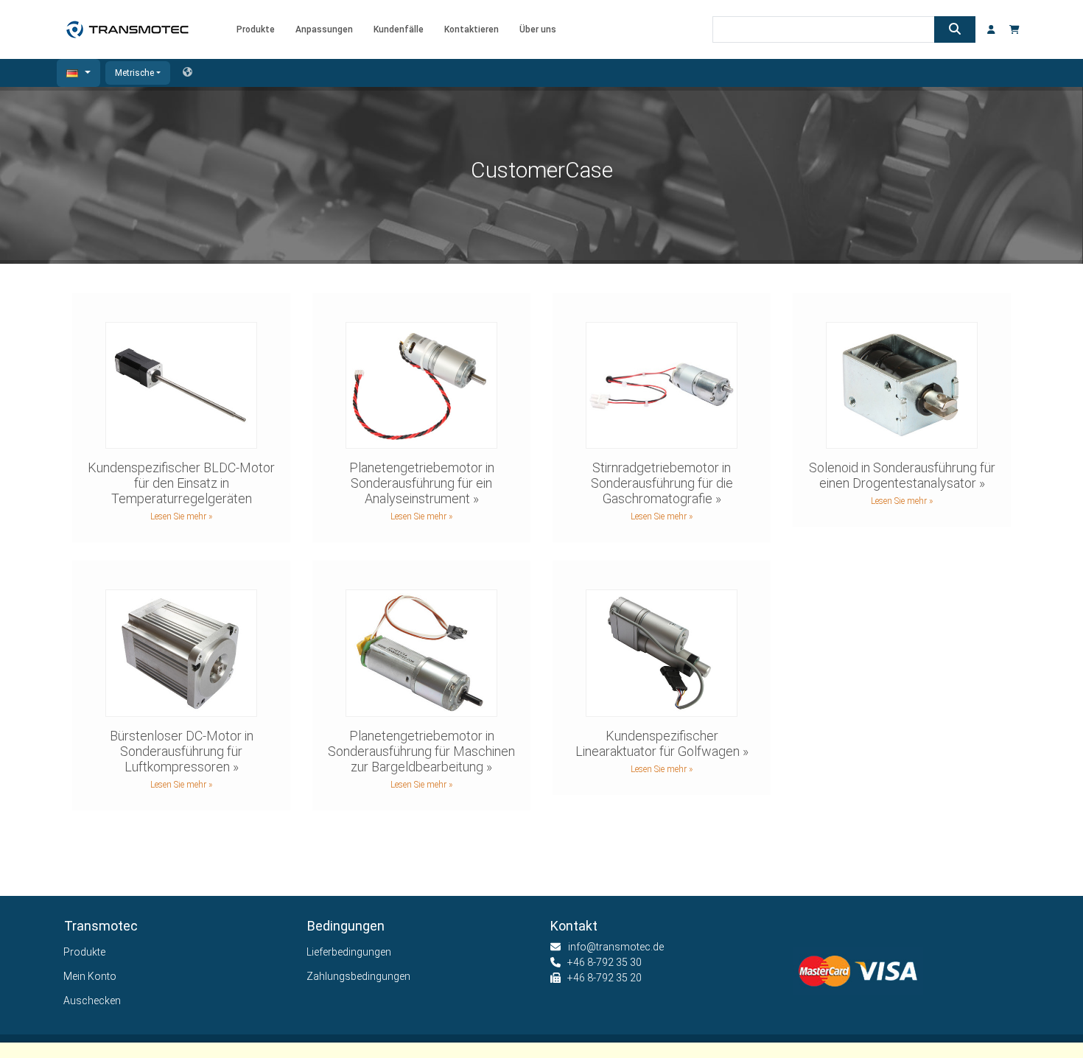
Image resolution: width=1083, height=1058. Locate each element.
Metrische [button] (134, 73)
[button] (78, 73)
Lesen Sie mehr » (181, 516)
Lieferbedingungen (349, 952)
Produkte (84, 952)
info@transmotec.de (616, 947)
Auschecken (92, 1000)
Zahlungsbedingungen (358, 976)
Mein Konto (90, 976)
